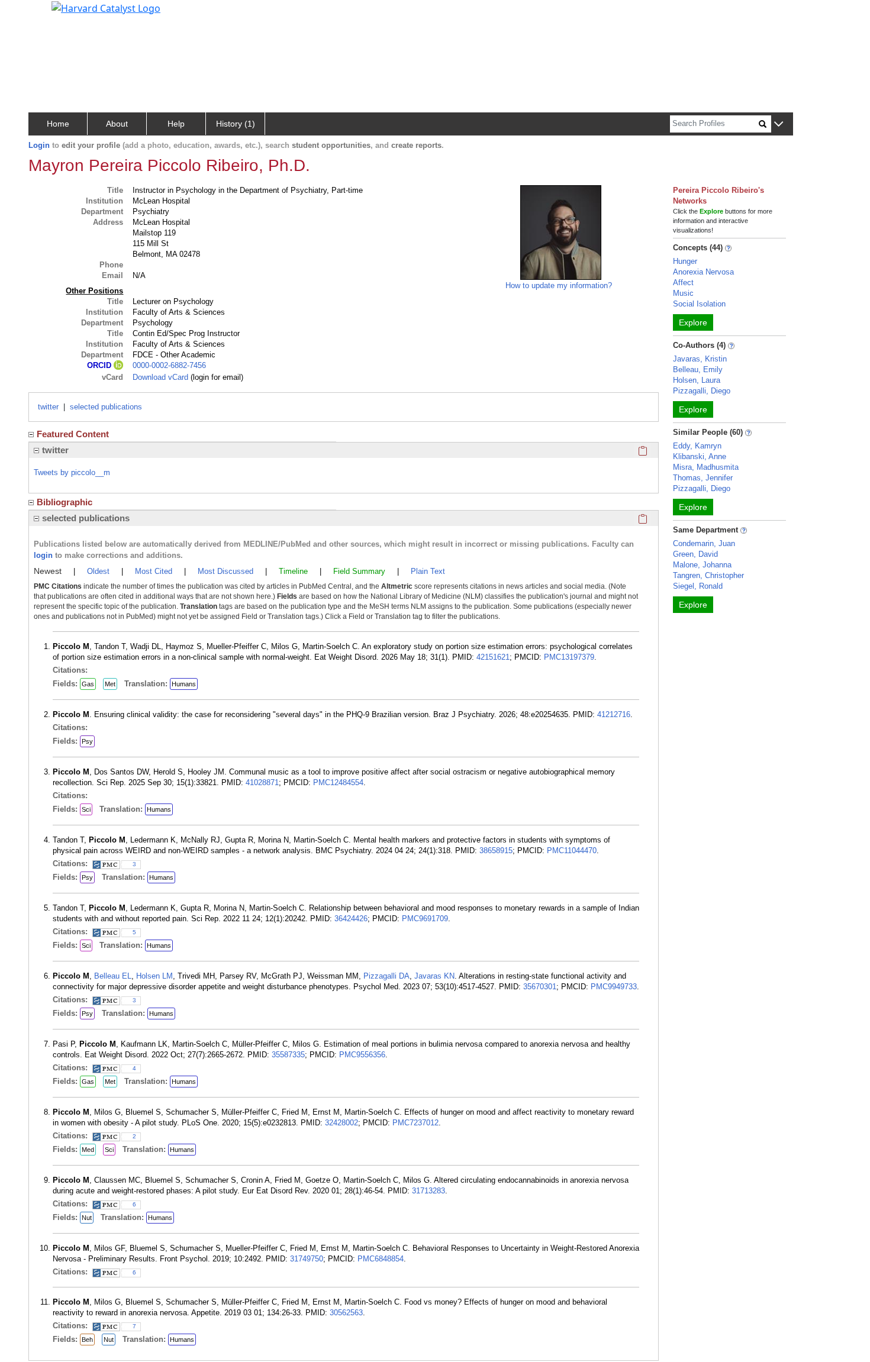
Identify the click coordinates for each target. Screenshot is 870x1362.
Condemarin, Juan (704, 543)
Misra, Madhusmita (706, 467)
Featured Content (73, 434)
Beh (87, 1339)
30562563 (346, 1312)
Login (39, 145)
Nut (87, 1217)
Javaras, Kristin (700, 358)
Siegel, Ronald (698, 586)
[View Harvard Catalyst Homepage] (105, 7)
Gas (88, 684)
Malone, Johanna (702, 564)
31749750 (306, 1258)
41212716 (613, 714)
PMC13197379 (569, 657)
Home (58, 123)
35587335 (288, 1054)
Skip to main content (49, 14)
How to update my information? (558, 285)
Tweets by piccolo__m (72, 472)
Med (88, 1149)
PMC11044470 (572, 850)
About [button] (117, 123)
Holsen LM (154, 976)
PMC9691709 (425, 918)
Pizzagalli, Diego (701, 390)
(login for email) (215, 377)
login (43, 555)
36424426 (351, 918)
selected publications (106, 406)
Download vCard (160, 377)
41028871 (262, 782)
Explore (693, 322)
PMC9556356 (362, 1054)
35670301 (539, 986)
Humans (184, 684)
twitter (48, 406)
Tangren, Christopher (708, 575)
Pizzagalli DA (386, 976)
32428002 (341, 1122)
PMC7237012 (415, 1122)
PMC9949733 (614, 986)
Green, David (695, 554)
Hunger (685, 261)
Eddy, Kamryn (697, 445)
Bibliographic (64, 502)
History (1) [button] (235, 123)
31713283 (428, 1190)
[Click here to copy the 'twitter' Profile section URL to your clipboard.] (642, 450)
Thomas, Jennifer (703, 477)
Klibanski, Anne (699, 456)
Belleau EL (112, 976)
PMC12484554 (338, 782)
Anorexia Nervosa (703, 271)
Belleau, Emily (698, 369)
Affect (683, 282)
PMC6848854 (380, 1258)
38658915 (496, 850)
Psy (87, 741)
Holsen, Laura (696, 380)
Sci (86, 809)
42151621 (493, 657)
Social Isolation (699, 303)
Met (110, 684)
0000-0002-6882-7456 (169, 365)
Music (683, 293)
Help (176, 123)
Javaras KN (434, 976)
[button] (778, 124)
